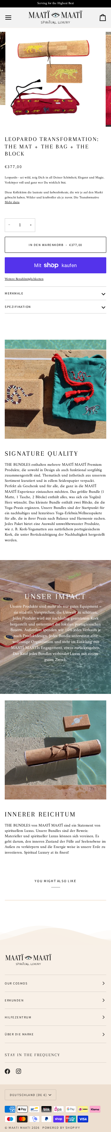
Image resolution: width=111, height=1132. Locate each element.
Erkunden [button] (14, 1000)
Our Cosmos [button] (16, 983)
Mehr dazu (12, 202)
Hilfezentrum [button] (18, 1017)
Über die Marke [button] (19, 1034)
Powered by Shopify (61, 1127)
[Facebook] (7, 1071)
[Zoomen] (19, 115)
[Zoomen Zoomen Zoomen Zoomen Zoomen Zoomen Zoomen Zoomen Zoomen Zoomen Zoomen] (55, 79)
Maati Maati (20, 1127)
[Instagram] (18, 1071)
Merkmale (14, 293)
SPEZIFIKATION (18, 307)
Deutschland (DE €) (28, 1095)
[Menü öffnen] (13, 17)
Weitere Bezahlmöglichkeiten (24, 279)
